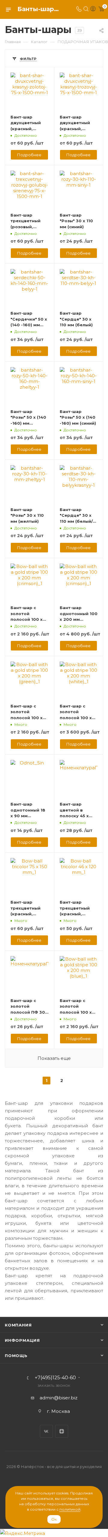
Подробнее (29, 154)
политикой (69, 1509)
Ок (54, 1519)
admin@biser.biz (58, 1398)
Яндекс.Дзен (61, 1431)
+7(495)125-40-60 (55, 1377)
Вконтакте (46, 1431)
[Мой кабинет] (93, 9)
